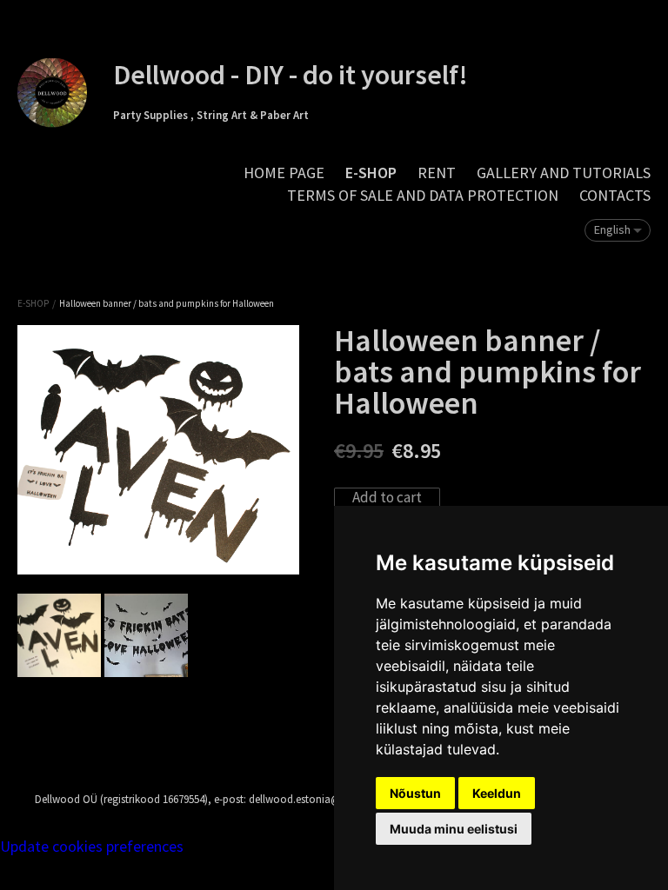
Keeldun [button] (496, 793)
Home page (284, 173)
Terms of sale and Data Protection (422, 195)
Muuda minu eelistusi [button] (454, 828)
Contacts (615, 195)
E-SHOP (371, 173)
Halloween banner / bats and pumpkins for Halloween (166, 303)
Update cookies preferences (92, 846)
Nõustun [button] (415, 793)
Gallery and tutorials (564, 173)
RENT (437, 173)
